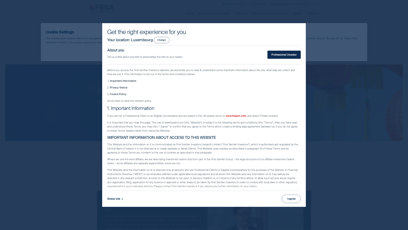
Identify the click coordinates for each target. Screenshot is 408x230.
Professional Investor (284, 54)
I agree (291, 198)
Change (161, 39)
